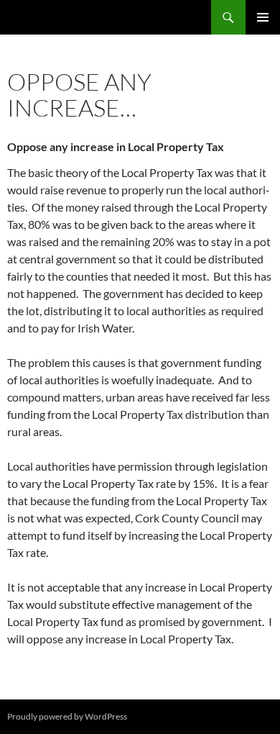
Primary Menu (263, 17)
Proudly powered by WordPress (67, 716)
